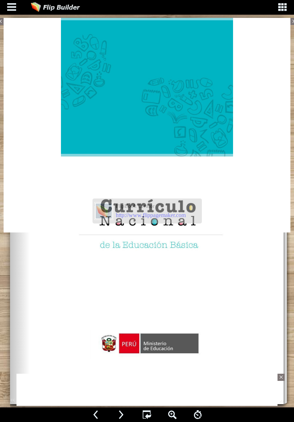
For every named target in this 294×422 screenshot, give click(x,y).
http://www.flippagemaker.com (151, 215)
